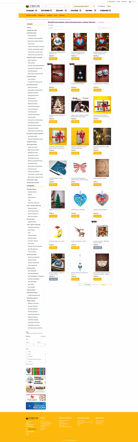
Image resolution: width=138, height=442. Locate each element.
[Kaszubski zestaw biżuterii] (80, 73)
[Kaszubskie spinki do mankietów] (102, 73)
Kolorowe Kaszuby (45, 425)
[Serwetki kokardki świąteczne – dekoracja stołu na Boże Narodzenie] (80, 168)
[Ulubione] (94, 6)
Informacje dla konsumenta (65, 426)
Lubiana (29, 361)
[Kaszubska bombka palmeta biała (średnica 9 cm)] (58, 42)
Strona (103, 27)
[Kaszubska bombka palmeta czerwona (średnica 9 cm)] (102, 42)
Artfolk (29, 351)
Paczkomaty (80, 423)
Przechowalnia (99, 423)
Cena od (27, 342)
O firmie (42, 420)
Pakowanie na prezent (46, 423)
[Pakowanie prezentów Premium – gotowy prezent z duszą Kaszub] (58, 136)
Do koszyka (53, 58)
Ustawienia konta (100, 422)
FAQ (78, 425)
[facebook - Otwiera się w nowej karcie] (27, 434)
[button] (67, 6)
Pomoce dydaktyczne (46, 422)
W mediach (43, 428)
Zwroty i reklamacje (63, 423)
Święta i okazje (54, 19)
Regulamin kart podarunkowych (84, 422)
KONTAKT (43, 426)
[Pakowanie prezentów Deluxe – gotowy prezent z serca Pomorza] (102, 105)
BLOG (42, 429)
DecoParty (30, 356)
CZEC (29, 354)
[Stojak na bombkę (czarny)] (102, 168)
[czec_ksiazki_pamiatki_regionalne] (32, 418)
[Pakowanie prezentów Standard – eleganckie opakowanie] (80, 136)
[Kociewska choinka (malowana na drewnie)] (58, 105)
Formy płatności (81, 420)
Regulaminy (61, 422)
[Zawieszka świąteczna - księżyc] (58, 231)
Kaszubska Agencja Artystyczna (34, 359)
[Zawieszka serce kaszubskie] (80, 199)
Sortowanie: (51, 25)
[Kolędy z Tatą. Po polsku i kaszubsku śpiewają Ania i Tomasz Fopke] (80, 105)
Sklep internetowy (68, 440)
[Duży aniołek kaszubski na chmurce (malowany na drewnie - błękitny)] (102, 262)
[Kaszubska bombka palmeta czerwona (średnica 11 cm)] (80, 42)
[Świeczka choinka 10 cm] (58, 199)
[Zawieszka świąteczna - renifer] (80, 231)
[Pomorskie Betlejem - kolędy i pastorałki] (58, 168)
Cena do (38, 342)
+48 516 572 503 (32, 429)
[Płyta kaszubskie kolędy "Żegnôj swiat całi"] (102, 136)
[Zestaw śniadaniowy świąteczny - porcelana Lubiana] (58, 262)
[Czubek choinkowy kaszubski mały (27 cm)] (80, 262)
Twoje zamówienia (100, 420)
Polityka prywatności (64, 420)
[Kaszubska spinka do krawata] (58, 73)
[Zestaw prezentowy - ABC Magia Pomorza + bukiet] (102, 231)
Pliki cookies (62, 425)
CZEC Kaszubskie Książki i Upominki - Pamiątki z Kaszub (37, 19)
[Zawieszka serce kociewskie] (102, 199)
